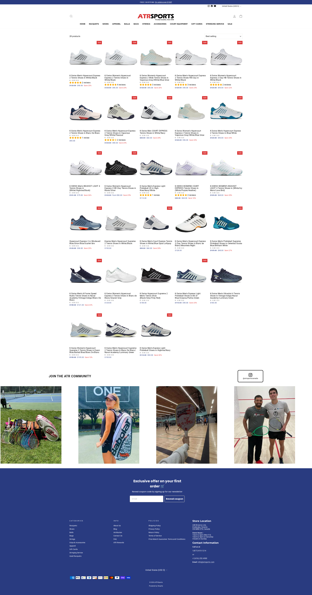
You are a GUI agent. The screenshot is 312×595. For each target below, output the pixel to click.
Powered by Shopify (156, 586)
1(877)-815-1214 (199, 551)
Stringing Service (215, 24)
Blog (115, 529)
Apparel (116, 24)
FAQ (115, 539)
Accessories (160, 24)
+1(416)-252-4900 (199, 558)
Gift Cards (196, 24)
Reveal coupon (174, 498)
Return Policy (154, 532)
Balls (127, 24)
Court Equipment (179, 24)
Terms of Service (155, 536)
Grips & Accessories (77, 543)
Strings (146, 24)
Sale (230, 24)
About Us (117, 526)
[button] (75, 82)
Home (82, 24)
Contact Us (117, 536)
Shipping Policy (155, 526)
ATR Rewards (118, 543)
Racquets (94, 24)
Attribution (117, 532)
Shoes (105, 24)
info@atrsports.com (206, 562)
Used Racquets (75, 556)
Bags (136, 24)
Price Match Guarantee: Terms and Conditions (167, 539)
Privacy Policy (154, 529)
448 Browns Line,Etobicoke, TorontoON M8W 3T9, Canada (201, 527)
